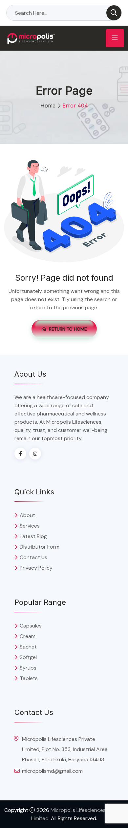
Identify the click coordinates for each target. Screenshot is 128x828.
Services (30, 525)
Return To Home (68, 329)
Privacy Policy (36, 567)
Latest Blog (33, 536)
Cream (27, 636)
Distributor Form (39, 546)
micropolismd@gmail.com (52, 771)
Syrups (28, 667)
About (27, 515)
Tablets (29, 678)
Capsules (31, 625)
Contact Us (33, 557)
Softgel (28, 657)
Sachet (28, 646)
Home (47, 105)
